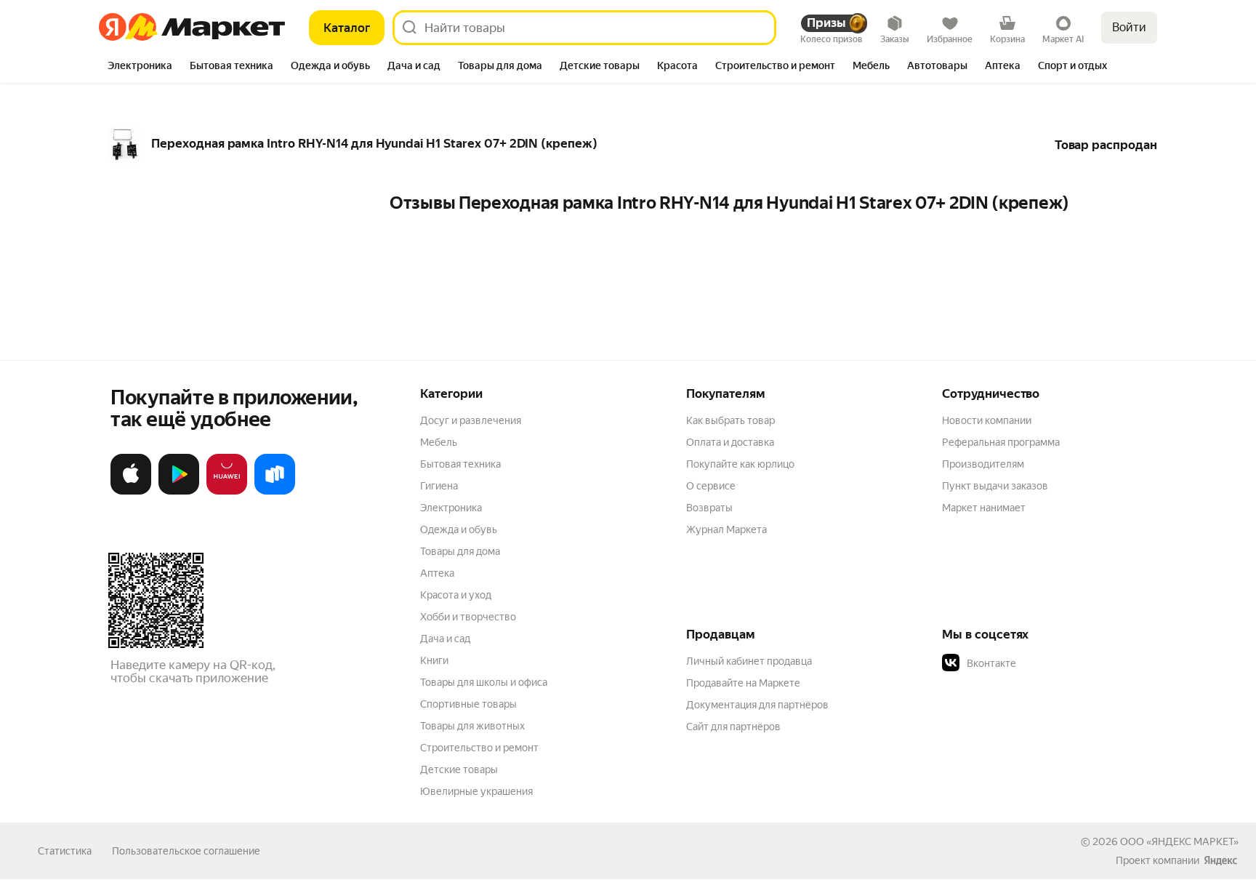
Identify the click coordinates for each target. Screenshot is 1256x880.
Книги (434, 660)
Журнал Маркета (726, 529)
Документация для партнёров (757, 705)
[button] (1044, 663)
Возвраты (709, 507)
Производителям (983, 464)
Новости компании (986, 420)
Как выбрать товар (730, 420)
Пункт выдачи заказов (995, 486)
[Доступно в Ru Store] (274, 492)
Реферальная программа (1001, 442)
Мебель (438, 442)
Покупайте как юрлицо (740, 464)
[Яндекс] (1220, 860)
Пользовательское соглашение (186, 851)
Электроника (451, 507)
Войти (1129, 27)
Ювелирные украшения (476, 791)
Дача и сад (445, 638)
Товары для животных (472, 726)
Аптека (437, 573)
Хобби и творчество (468, 617)
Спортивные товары (468, 704)
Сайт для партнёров (733, 726)
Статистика (65, 851)
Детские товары (459, 769)
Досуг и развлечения (470, 420)
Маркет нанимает (984, 507)
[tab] (140, 66)
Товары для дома (460, 551)
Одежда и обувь (458, 529)
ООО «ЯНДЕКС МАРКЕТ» (1179, 841)
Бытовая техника (460, 464)
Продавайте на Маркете (743, 683)
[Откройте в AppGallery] (226, 492)
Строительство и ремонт (479, 747)
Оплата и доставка (730, 442)
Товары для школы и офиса (483, 682)
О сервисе (711, 486)
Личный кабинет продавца (749, 661)
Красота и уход (455, 595)
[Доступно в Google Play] (178, 492)
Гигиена (439, 486)
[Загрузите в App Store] (130, 492)
